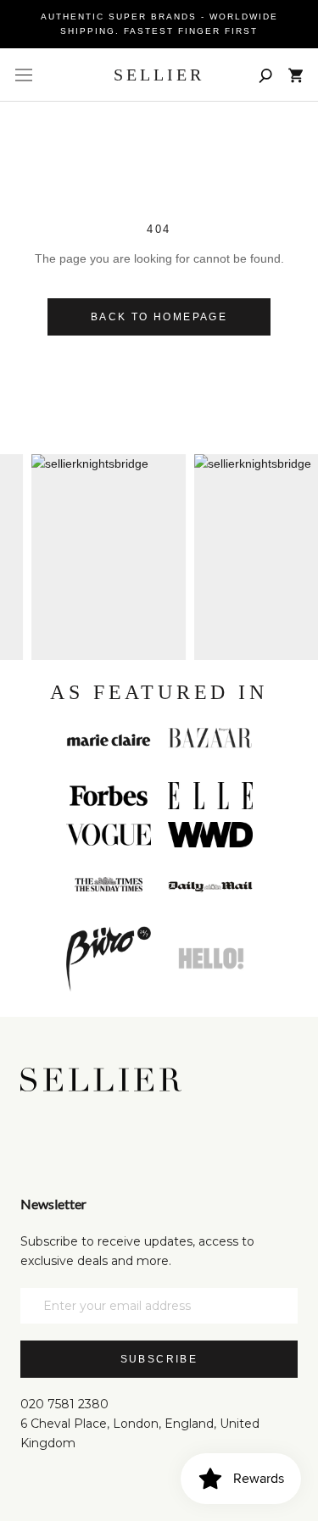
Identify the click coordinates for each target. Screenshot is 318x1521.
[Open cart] (295, 75)
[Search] (265, 75)
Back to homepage (159, 317)
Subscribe (159, 1359)
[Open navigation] (23, 75)
